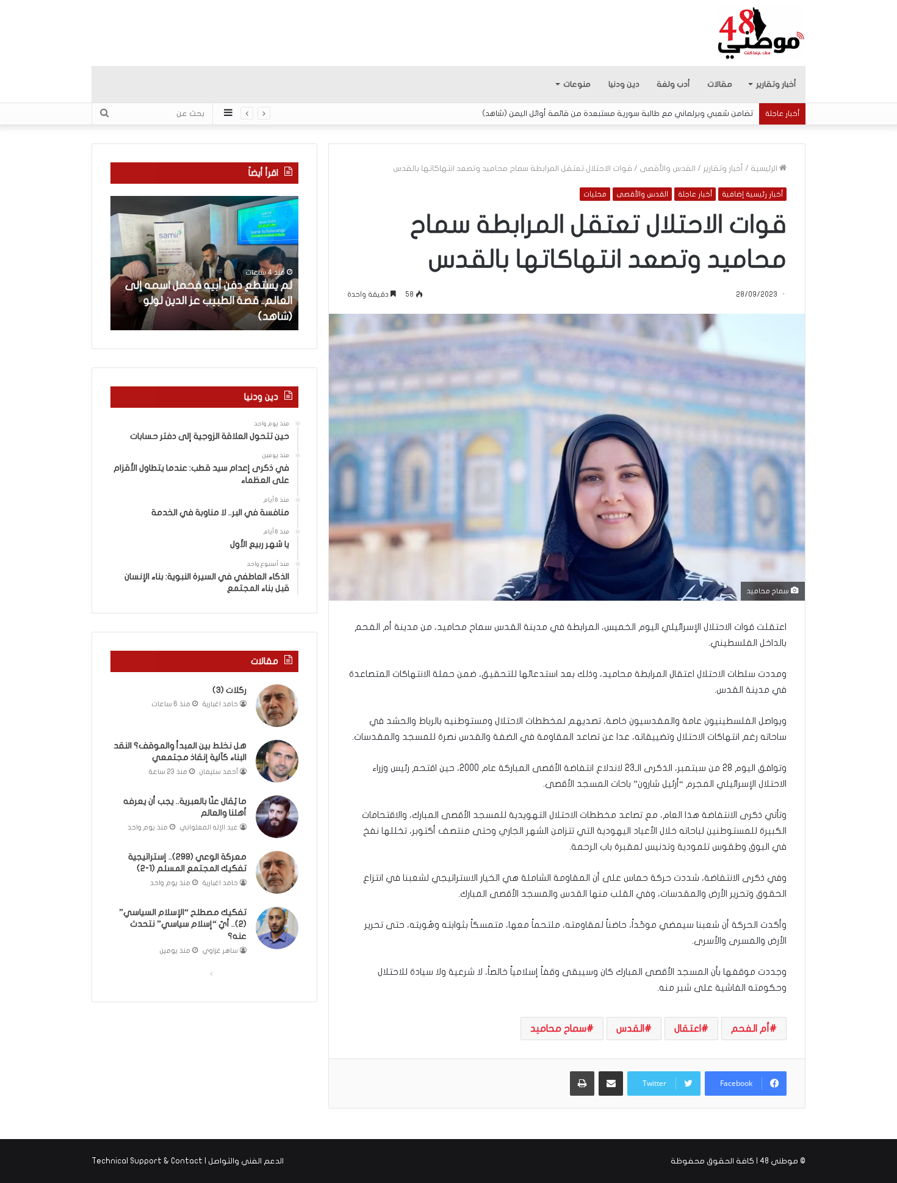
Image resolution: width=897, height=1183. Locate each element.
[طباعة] (582, 1083)
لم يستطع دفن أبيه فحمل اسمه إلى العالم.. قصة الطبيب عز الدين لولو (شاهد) (208, 301)
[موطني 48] (761, 33)
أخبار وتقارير (776, 84)
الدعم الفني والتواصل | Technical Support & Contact (188, 1161)
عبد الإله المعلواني (209, 827)
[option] (204, 263)
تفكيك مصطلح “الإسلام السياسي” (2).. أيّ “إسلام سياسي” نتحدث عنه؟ (183, 924)
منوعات (577, 84)
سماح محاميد (558, 1028)
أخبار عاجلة (695, 194)
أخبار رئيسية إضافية (752, 194)
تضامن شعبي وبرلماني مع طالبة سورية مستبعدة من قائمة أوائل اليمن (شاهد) (617, 113)
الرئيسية (765, 168)
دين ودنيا (623, 84)
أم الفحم (750, 1028)
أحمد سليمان (219, 772)
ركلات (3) (229, 690)
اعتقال (687, 1028)
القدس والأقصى (667, 168)
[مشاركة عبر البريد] (611, 1083)
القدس (630, 1028)
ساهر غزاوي (220, 950)
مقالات (719, 84)
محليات (595, 194)
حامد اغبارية (220, 704)
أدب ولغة (673, 84)
